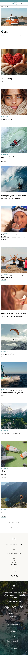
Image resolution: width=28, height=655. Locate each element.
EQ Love (14, 3)
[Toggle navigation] (2, 3)
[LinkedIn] (19, 601)
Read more (3, 84)
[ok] (23, 619)
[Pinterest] (16, 601)
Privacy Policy (17, 624)
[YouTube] (14, 601)
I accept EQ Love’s (11, 624)
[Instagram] (17, 601)
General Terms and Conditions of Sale (17, 646)
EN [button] (14, 653)
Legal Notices (5, 646)
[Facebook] (13, 601)
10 (17, 527)
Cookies (16, 650)
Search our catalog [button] (4, 4)
